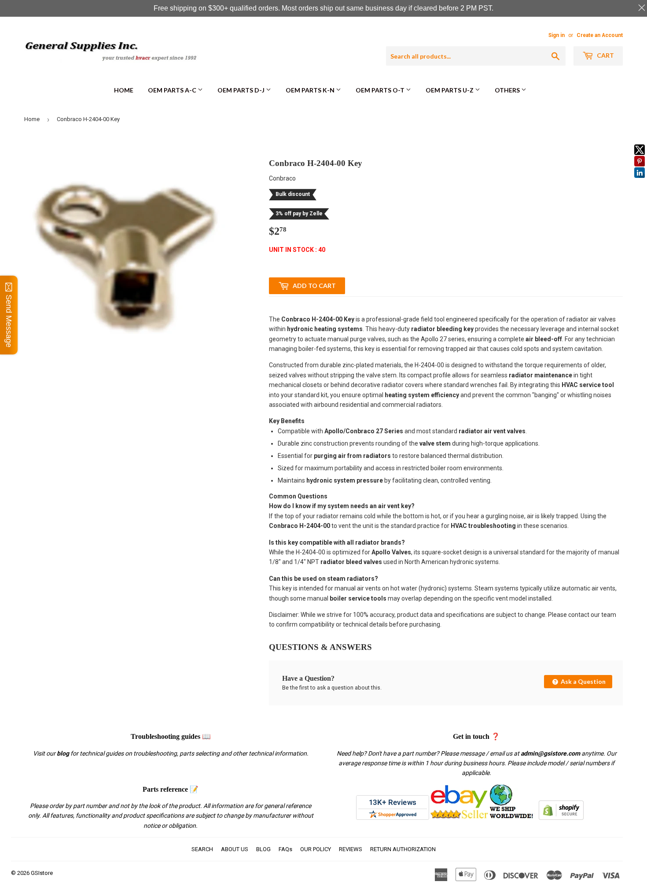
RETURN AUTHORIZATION (403, 849)
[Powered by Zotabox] (639, 182)
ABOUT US (234, 849)
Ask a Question (582, 681)
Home (123, 90)
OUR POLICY (315, 849)
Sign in (556, 35)
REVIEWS (350, 849)
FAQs (285, 849)
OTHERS (508, 90)
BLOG (263, 849)
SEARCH (202, 849)
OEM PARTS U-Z (450, 90)
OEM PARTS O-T (381, 90)
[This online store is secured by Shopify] (561, 817)
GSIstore (42, 873)
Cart (605, 55)
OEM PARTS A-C (173, 90)
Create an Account (600, 35)
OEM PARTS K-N (311, 90)
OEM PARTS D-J (241, 90)
